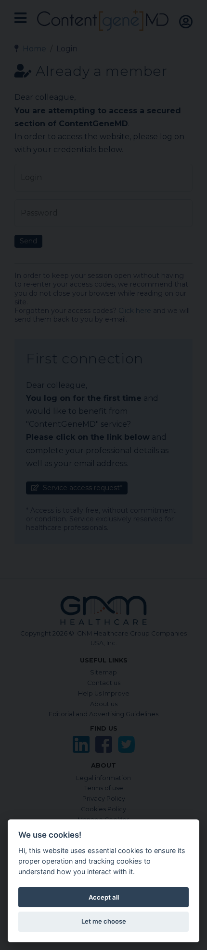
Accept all (104, 897)
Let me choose (103, 921)
